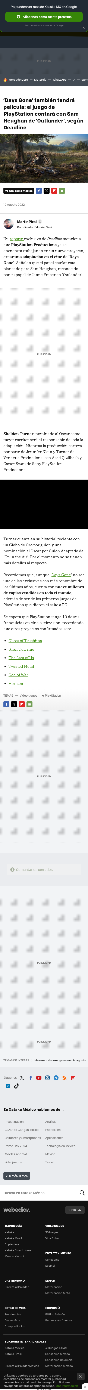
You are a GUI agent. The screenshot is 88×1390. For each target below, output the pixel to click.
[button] (29, 221)
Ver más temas (17, 1176)
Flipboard (54, 191)
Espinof (50, 1265)
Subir (72, 1210)
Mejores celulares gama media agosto (60, 1060)
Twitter (47, 191)
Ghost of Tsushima (25, 640)
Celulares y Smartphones (23, 1138)
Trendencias (13, 1314)
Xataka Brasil (13, 1354)
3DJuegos (51, 1232)
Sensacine (52, 1259)
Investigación (14, 1121)
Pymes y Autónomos (59, 1320)
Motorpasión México (59, 1366)
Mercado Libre (18, 79)
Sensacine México (57, 1354)
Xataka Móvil (13, 1238)
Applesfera (12, 1244)
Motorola (40, 79)
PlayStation (53, 695)
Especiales (53, 1129)
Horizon (16, 683)
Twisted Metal (21, 666)
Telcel (49, 1162)
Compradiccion (15, 1326)
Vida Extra (52, 1238)
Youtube (38, 1077)
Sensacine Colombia (59, 1360)
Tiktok (16, 1085)
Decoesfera (12, 1320)
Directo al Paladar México (22, 1366)
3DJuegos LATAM (56, 1348)
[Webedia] (16, 1212)
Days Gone (61, 574)
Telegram (56, 1077)
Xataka (9, 1232)
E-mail (62, 191)
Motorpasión (53, 1287)
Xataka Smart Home (18, 1250)
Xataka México (15, 1348)
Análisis (50, 1121)
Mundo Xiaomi (14, 1256)
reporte (17, 238)
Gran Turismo (21, 649)
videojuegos (13, 1162)
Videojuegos (28, 695)
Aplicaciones (54, 1138)
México (50, 1154)
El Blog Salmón (55, 1314)
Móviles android (16, 1154)
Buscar (82, 1192)
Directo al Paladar (17, 1287)
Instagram (47, 1077)
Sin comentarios (20, 191)
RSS (64, 1077)
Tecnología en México (60, 1146)
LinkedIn (7, 1085)
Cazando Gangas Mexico (22, 1129)
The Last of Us (21, 657)
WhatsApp (59, 79)
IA (74, 79)
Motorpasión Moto (57, 1293)
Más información (67, 1386)
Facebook (39, 191)
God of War (18, 674)
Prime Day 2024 (16, 1146)
